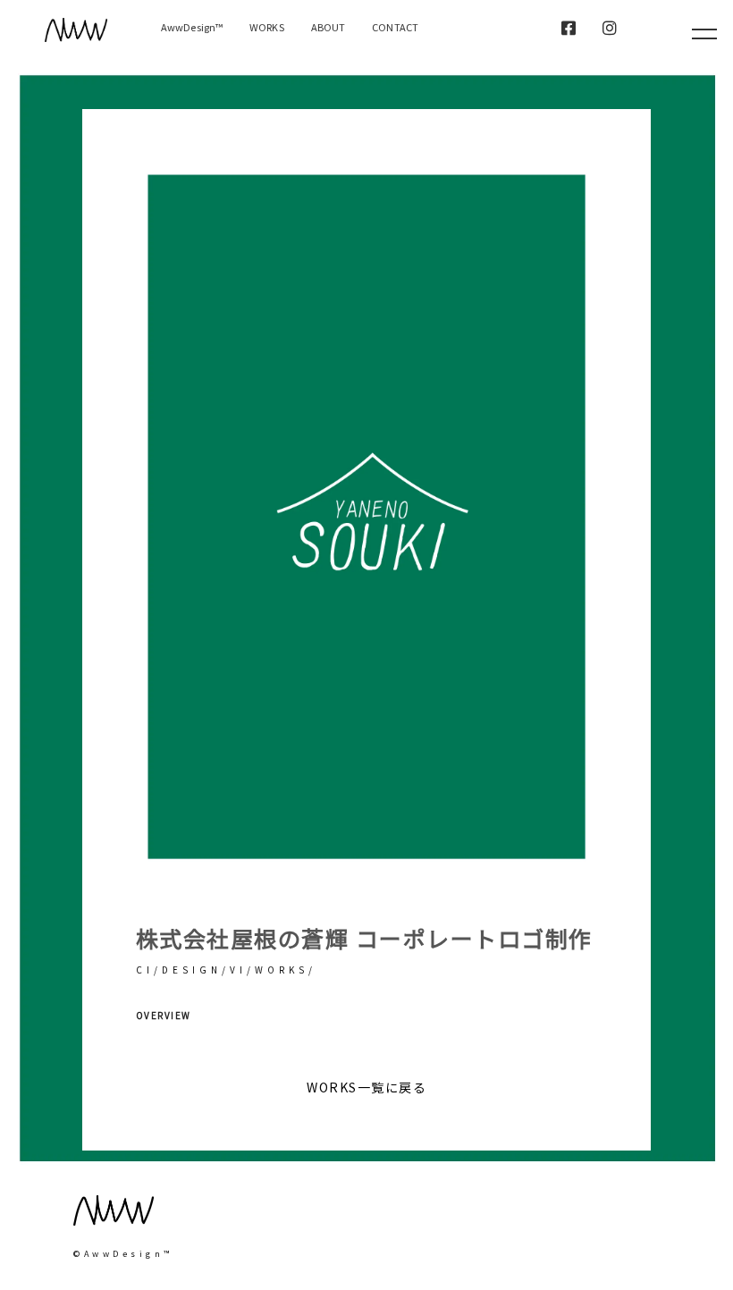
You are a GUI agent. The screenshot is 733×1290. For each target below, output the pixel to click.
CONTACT (395, 27)
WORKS (266, 27)
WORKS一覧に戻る (366, 1087)
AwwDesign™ (192, 27)
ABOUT (328, 27)
